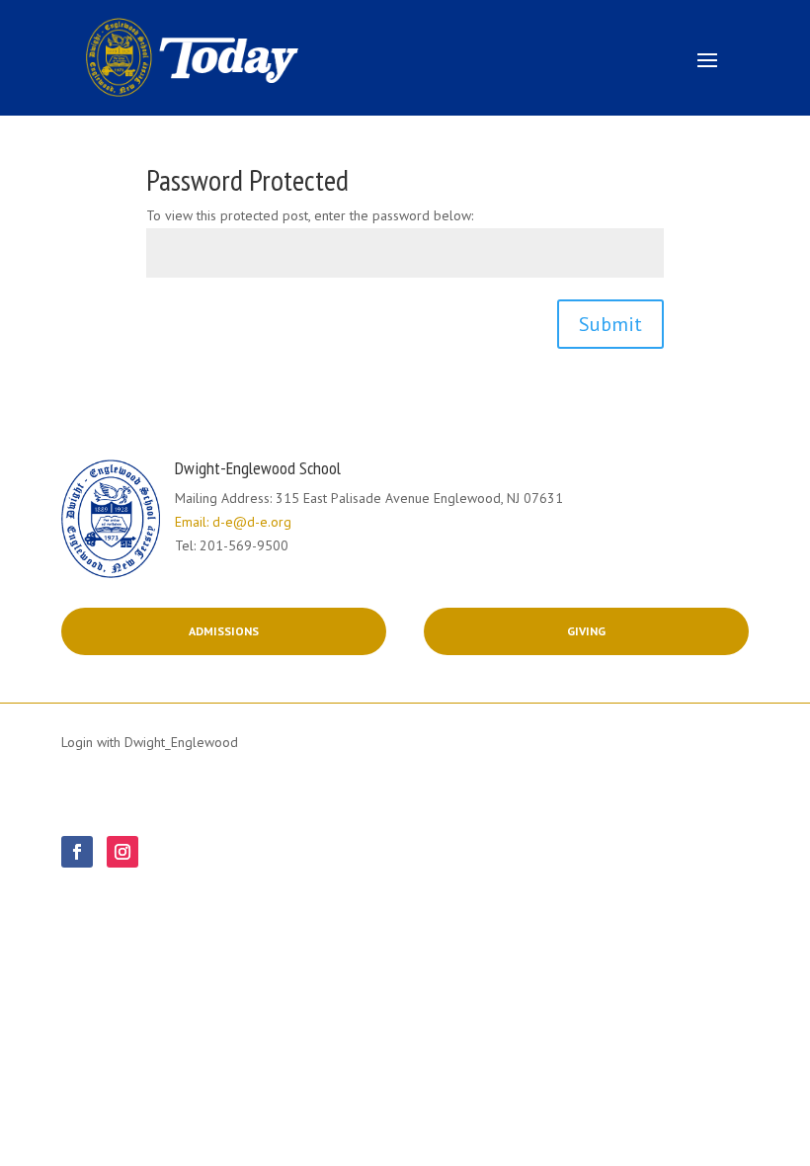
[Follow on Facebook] (77, 852)
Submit (610, 324)
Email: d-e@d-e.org (233, 522)
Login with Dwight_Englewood (149, 742)
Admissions (224, 631)
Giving (586, 631)
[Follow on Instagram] (122, 852)
